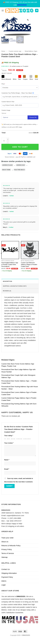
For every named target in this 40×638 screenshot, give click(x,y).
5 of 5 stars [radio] (27, 439)
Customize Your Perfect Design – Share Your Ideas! (17, 93)
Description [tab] (7, 281)
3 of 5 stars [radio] (12, 439)
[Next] (38, 257)
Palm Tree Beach (19, 169)
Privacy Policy (6, 549)
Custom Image (6, 110)
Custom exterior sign (15, 51)
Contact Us (5, 569)
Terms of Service (7, 553)
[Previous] (1, 257)
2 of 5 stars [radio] (8, 439)
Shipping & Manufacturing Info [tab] (15, 286)
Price (6, 84)
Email (6, 469)
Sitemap (4, 557)
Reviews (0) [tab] (7, 291)
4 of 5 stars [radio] (19, 439)
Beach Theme (6, 169)
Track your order (7, 538)
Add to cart (20, 147)
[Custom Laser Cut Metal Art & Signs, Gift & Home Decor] (19, 10)
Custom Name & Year (8, 101)
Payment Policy (7, 577)
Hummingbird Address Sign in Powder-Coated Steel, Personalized (9, 264)
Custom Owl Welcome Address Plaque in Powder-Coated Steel (29, 264)
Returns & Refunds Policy (10, 546)
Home (3, 51)
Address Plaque (7, 165)
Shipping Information (9, 573)
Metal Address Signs (31, 51)
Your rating (8, 435)
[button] (2, 10)
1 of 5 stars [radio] (5, 439)
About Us (4, 542)
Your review (8, 443)
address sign (20, 165)
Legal (3, 585)
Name (6, 460)
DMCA (3, 581)
